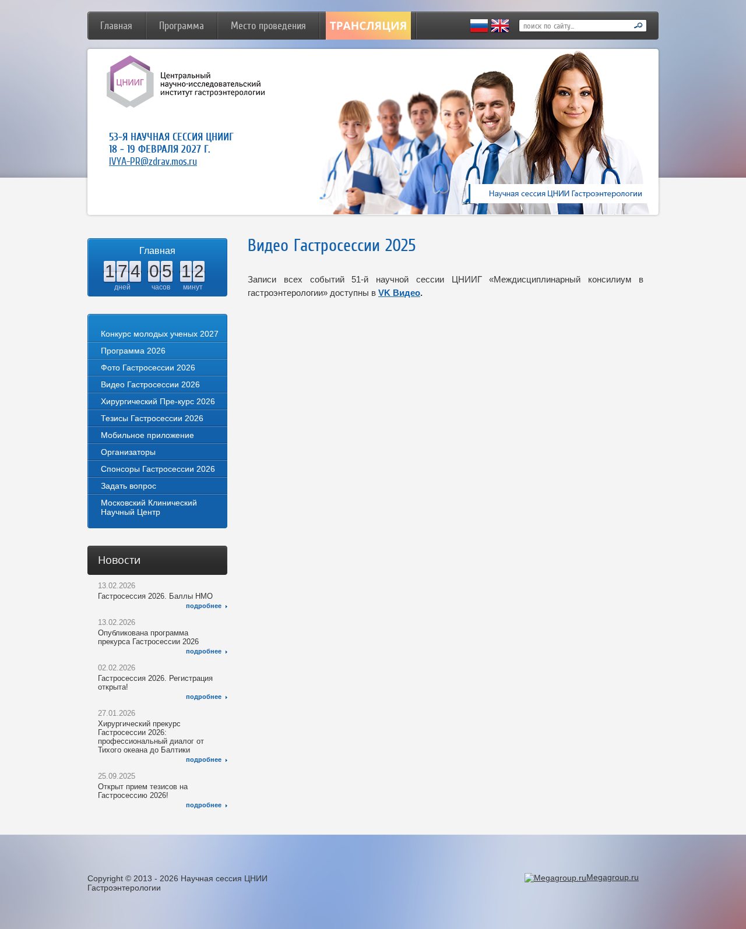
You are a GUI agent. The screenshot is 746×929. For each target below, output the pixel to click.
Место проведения (268, 25)
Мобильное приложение (147, 435)
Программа (181, 25)
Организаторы (128, 452)
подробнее (203, 605)
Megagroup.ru (612, 877)
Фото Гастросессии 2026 (148, 367)
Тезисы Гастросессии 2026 (152, 418)
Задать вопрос (128, 485)
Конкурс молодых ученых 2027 (160, 333)
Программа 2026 (133, 350)
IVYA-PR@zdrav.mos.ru (153, 161)
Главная (116, 25)
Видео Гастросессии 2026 (150, 384)
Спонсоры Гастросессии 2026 (158, 469)
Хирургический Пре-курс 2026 (158, 401)
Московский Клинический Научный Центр (149, 507)
